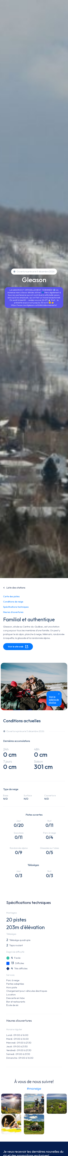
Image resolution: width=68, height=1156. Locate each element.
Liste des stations (15, 587)
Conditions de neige (13, 601)
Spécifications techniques (16, 606)
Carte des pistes (11, 596)
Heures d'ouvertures (13, 612)
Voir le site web (15, 646)
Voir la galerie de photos (54, 699)
